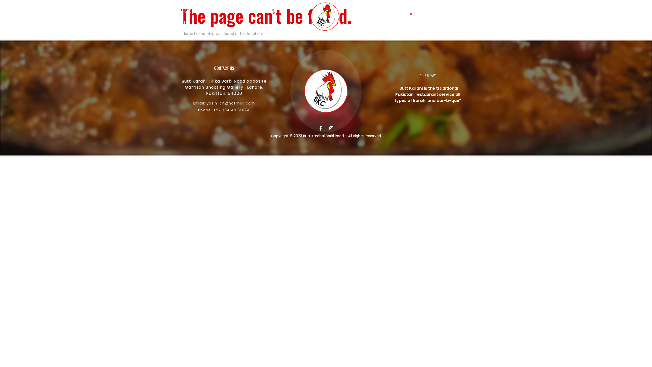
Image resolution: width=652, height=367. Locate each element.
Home (186, 11)
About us (209, 11)
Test (185, 22)
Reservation (237, 11)
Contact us (267, 11)
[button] (425, 16)
